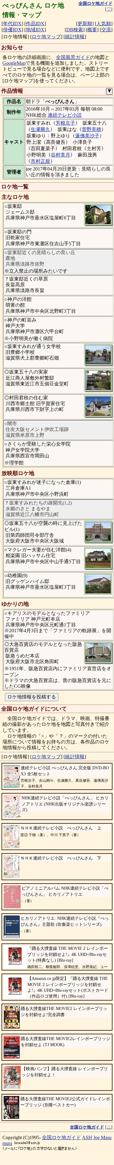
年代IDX (12, 23)
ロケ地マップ (46, 36)
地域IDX (35, 29)
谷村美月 (60, 154)
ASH (87, 1137)
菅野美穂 (91, 129)
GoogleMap (14, 63)
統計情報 (75, 36)
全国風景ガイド (73, 57)
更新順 (85, 23)
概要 (92, 29)
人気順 (103, 23)
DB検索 (74, 29)
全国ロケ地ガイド (61, 1137)
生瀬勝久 (40, 129)
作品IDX (35, 23)
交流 (106, 29)
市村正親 (40, 161)
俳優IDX (12, 29)
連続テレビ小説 (65, 115)
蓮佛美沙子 (87, 135)
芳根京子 (65, 123)
